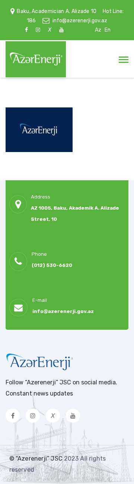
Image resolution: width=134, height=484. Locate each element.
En (108, 30)
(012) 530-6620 (52, 265)
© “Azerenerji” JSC (36, 458)
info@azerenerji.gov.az (79, 20)
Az (98, 30)
